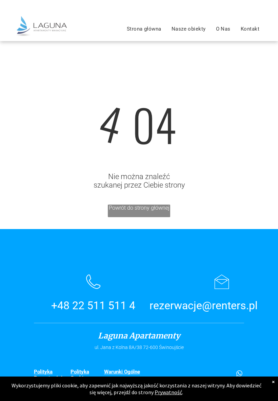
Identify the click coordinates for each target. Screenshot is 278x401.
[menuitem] (144, 29)
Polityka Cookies (80, 375)
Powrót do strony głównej (139, 208)
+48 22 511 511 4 (93, 305)
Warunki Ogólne (122, 372)
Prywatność (168, 392)
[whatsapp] (239, 374)
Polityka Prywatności (48, 375)
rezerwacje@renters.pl (204, 305)
